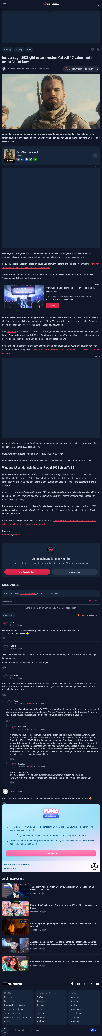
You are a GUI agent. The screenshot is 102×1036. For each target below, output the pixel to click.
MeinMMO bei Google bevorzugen (83, 69)
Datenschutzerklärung (13, 1009)
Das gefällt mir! (29, 572)
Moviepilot (75, 1021)
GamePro (74, 1001)
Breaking (7, 50)
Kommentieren (74, 572)
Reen (16, 701)
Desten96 (14, 675)
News (29, 50)
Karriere (7, 1021)
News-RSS (41, 1017)
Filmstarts (75, 1017)
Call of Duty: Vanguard (27, 152)
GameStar (75, 997)
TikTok (40, 997)
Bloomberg (7, 534)
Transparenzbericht (12, 1013)
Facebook (41, 1001)
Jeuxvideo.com (77, 1013)
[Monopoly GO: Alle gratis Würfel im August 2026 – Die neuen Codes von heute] (15, 908)
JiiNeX (13, 646)
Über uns (8, 997)
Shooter (19, 156)
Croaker (21, 764)
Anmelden (95, 601)
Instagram (41, 1005)
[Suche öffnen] (97, 4)
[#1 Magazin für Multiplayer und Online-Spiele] (51, 4)
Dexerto (16, 534)
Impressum (9, 1001)
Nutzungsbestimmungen (14, 1005)
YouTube (40, 1013)
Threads (40, 1009)
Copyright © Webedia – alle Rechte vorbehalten (21, 1030)
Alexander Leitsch (14, 69)
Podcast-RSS (42, 1021)
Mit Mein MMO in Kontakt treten (17, 1017)
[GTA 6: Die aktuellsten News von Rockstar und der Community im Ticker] (15, 963)
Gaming (19, 50)
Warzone (11, 331)
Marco (13, 622)
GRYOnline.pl (76, 1009)
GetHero (74, 1005)
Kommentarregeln (28, 593)
